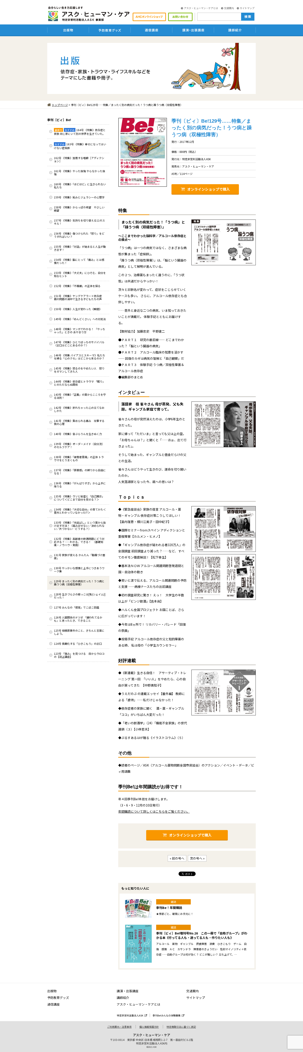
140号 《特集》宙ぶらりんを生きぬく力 (78, 434)
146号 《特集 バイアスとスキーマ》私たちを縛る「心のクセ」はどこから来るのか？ (79, 356)
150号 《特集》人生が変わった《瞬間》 (78, 309)
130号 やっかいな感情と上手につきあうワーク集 (79, 569)
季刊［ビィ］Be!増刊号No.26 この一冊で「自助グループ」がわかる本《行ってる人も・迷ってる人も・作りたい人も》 (201, 935)
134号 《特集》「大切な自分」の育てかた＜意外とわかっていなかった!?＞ (80, 510)
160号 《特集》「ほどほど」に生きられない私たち (80, 185)
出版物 (52, 991)
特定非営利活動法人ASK (130, 1015)
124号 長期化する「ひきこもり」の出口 (78, 643)
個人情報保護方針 (149, 1026)
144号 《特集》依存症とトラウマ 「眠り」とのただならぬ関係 (79, 382)
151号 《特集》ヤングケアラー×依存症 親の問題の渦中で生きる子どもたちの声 (79, 297)
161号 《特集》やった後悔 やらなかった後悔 (79, 172)
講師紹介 (123, 997)
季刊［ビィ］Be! (59, 120)
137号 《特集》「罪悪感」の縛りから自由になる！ (80, 471)
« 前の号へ (177, 858)
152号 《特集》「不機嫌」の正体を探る (77, 286)
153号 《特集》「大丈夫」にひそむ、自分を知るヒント (80, 274)
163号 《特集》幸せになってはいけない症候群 (80, 146)
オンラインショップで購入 (208, 189)
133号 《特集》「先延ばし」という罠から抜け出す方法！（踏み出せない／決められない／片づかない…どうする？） (80, 526)
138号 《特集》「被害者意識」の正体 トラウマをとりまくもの (79, 458)
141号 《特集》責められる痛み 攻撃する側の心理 (79, 422)
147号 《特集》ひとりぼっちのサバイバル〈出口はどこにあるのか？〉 (79, 343)
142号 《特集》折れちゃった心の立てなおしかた (79, 409)
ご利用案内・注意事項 (119, 1026)
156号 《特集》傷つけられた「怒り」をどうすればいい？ (79, 235)
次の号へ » (197, 858)
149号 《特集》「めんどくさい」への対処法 (80, 319)
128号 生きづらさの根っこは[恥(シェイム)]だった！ (79, 595)
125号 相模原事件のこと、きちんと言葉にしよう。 (79, 632)
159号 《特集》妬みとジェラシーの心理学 (79, 197)
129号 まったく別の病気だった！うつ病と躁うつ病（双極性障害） (79, 582)
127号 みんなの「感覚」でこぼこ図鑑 (76, 607)
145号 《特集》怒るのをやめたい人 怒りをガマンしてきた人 (79, 369)
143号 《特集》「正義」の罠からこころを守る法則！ (80, 396)
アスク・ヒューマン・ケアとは (201, 8)
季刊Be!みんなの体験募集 (167, 1015)
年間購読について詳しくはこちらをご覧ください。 (154, 811)
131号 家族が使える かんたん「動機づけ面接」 (79, 556)
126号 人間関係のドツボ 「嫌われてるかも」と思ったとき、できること (78, 618)
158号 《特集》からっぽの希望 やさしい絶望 (79, 208)
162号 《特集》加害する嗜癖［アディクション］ (79, 159)
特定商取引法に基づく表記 (181, 1026)
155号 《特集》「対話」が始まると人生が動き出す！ (80, 248)
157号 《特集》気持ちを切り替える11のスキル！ (79, 221)
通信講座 (53, 1004)
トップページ (60, 105)
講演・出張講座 (127, 991)
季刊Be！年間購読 (169, 907)
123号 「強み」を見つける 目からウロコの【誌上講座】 (79, 655)
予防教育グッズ (58, 997)
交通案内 (229, 8)
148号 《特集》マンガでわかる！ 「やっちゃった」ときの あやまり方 (79, 330)
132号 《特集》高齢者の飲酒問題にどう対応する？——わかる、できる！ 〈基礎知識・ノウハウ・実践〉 (79, 542)
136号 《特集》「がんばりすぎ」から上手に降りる (80, 484)
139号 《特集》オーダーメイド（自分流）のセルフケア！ (79, 445)
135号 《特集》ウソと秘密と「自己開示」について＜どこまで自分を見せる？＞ (79, 497)
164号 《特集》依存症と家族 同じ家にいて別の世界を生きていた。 (80, 132)
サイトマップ (247, 8)
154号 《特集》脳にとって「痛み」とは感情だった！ (79, 261)
